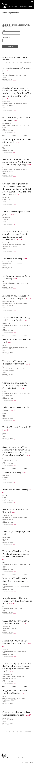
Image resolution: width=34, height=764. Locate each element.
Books (13, 152)
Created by (29, 762)
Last (21, 62)
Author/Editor (6, 37)
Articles (14, 80)
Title (3, 30)
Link (5, 71)
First (6, 62)
